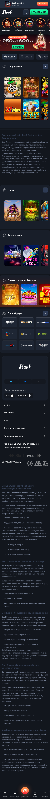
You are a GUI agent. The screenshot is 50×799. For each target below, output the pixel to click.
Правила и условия (13, 436)
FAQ (6, 420)
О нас (7, 405)
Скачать (42, 4)
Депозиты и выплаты (15, 428)
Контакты (9, 412)
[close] (2, 4)
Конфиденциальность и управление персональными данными (22, 445)
